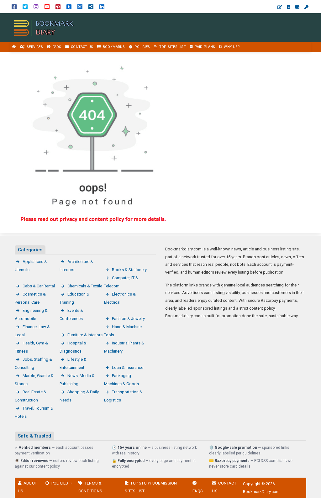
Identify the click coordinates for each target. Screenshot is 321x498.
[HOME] (14, 47)
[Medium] (79, 6)
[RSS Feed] (90, 6)
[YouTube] (47, 6)
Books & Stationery (129, 269)
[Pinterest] (58, 6)
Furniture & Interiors (85, 335)
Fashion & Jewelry (128, 318)
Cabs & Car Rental (39, 286)
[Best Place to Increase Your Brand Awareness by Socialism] (44, 27)
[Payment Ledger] (297, 7)
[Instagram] (36, 6)
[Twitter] (25, 6)
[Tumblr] (68, 6)
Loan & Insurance (127, 367)
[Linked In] (101, 6)
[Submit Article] (280, 7)
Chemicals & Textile (84, 286)
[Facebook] (14, 6)
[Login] (306, 7)
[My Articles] (289, 7)
